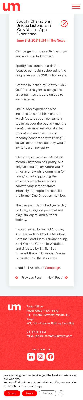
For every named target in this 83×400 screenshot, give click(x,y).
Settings (47, 393)
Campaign (52, 268)
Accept (12, 393)
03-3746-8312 (36, 331)
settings (36, 386)
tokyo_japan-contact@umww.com (49, 336)
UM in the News (53, 40)
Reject (29, 393)
